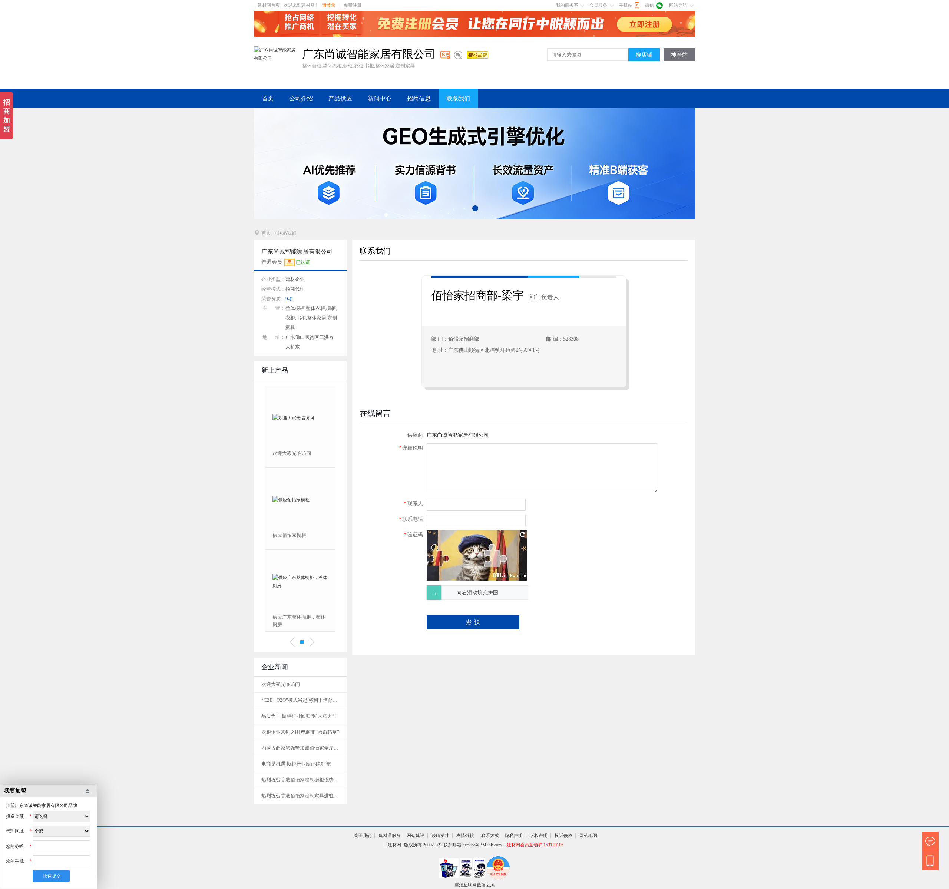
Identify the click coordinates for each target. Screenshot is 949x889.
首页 (268, 98)
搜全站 (679, 55)
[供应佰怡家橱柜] (300, 500)
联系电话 (411, 519)
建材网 (394, 844)
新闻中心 (379, 98)
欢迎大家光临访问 (291, 453)
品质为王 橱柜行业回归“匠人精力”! (298, 716)
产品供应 (340, 98)
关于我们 (362, 835)
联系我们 (458, 98)
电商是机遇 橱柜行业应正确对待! (296, 764)
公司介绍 (301, 98)
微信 (649, 5)
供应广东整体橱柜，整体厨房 (298, 620)
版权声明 (539, 835)
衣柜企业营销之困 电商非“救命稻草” (300, 732)
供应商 (415, 435)
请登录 (328, 5)
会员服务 (598, 5)
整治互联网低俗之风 (474, 885)
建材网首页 (269, 5)
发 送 (473, 622)
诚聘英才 (440, 835)
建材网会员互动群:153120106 (535, 844)
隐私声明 (514, 835)
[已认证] (445, 54)
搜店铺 (644, 55)
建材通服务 (389, 835)
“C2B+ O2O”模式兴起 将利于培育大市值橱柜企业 (300, 700)
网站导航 (678, 5)
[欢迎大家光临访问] (300, 418)
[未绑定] (458, 55)
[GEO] (474, 163)
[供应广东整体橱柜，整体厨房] (300, 582)
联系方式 (490, 835)
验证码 (413, 535)
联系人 (413, 503)
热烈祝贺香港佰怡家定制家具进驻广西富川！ (300, 796)
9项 (289, 298)
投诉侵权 (563, 835)
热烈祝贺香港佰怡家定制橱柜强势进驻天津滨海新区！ (300, 780)
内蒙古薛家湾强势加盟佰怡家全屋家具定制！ (300, 748)
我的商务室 (567, 5)
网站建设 (415, 835)
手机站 (625, 5)
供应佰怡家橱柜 (289, 535)
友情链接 (465, 835)
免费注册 (352, 5)
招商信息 (419, 98)
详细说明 (411, 448)
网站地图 (588, 835)
